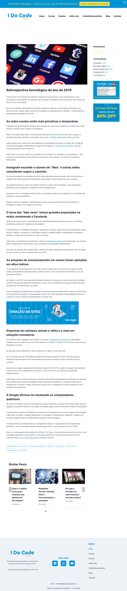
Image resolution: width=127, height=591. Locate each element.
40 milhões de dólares (53, 241)
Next (83, 489)
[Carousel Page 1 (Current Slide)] (45, 511)
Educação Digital (100, 66)
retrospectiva (12, 450)
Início (91, 549)
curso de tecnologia (27, 438)
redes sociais (71, 446)
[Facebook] (55, 563)
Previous (10, 489)
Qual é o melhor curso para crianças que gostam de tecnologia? (19, 494)
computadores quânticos (36, 446)
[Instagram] (63, 563)
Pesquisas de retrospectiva (60, 340)
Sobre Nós (93, 563)
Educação (97, 63)
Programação (98, 72)
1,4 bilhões (53, 137)
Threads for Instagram (64, 146)
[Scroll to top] (107, 587)
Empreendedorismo (101, 69)
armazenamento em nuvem (16, 446)
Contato (117, 16)
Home (42, 16)
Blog (108, 16)
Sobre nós (74, 16)
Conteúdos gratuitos (92, 16)
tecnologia (23, 450)
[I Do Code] (20, 16)
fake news (51, 446)
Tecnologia (97, 75)
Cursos (51, 16)
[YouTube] (72, 563)
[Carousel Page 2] (48, 511)
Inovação (60, 446)
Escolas (62, 16)
